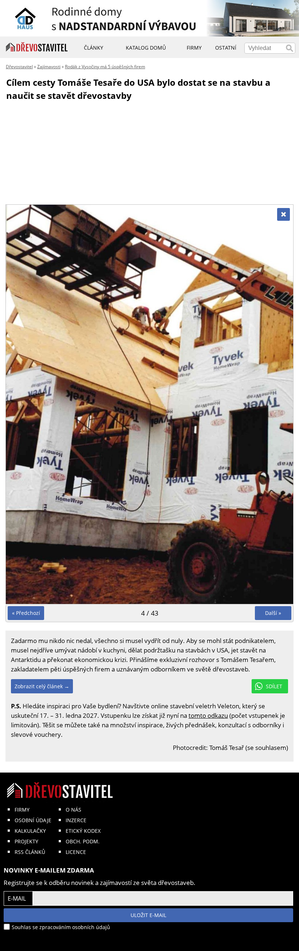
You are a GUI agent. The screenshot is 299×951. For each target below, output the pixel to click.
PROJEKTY (26, 841)
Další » (273, 612)
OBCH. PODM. (83, 841)
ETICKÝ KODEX (83, 830)
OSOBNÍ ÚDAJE (33, 820)
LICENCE (76, 851)
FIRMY (22, 809)
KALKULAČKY (30, 830)
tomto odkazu (208, 715)
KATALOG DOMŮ (146, 47)
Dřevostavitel (19, 66)
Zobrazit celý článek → (42, 686)
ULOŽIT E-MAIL (148, 915)
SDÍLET (274, 686)
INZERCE (76, 820)
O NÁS (73, 809)
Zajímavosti (49, 66)
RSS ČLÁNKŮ (30, 851)
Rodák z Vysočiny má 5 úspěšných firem (105, 66)
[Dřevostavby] (36, 47)
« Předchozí (26, 612)
